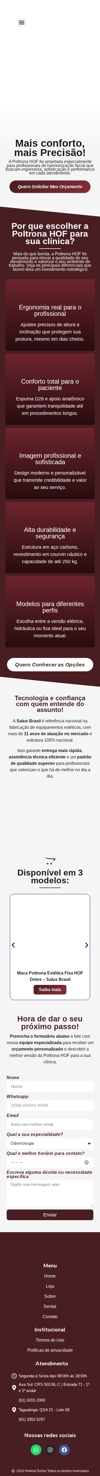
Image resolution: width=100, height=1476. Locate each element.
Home (50, 1276)
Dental (50, 1306)
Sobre (50, 1296)
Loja (50, 1286)
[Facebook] (64, 1450)
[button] (21, 22)
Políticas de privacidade (50, 1350)
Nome (13, 1078)
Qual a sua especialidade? (35, 1134)
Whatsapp (17, 1097)
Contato (50, 1316)
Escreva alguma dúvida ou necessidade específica (49, 1174)
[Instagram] (50, 1450)
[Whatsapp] (36, 1450)
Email (13, 1115)
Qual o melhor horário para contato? (46, 1153)
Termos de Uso (50, 1340)
